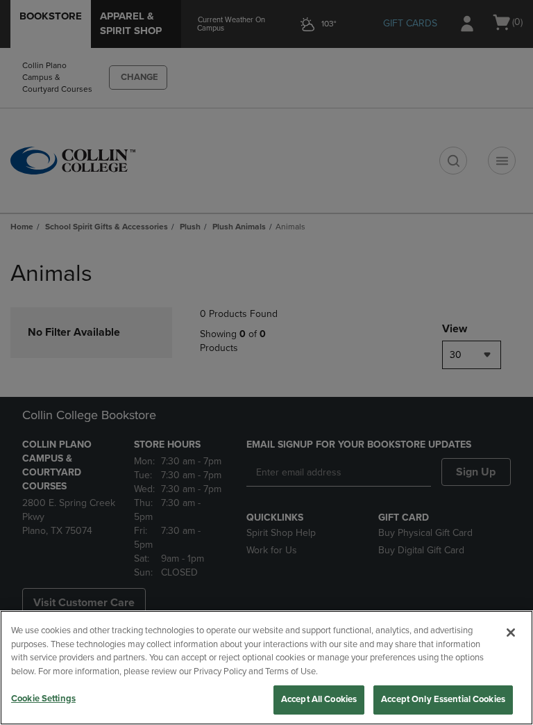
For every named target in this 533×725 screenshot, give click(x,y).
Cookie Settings (43, 698)
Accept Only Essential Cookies (443, 699)
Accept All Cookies (319, 699)
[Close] (511, 632)
